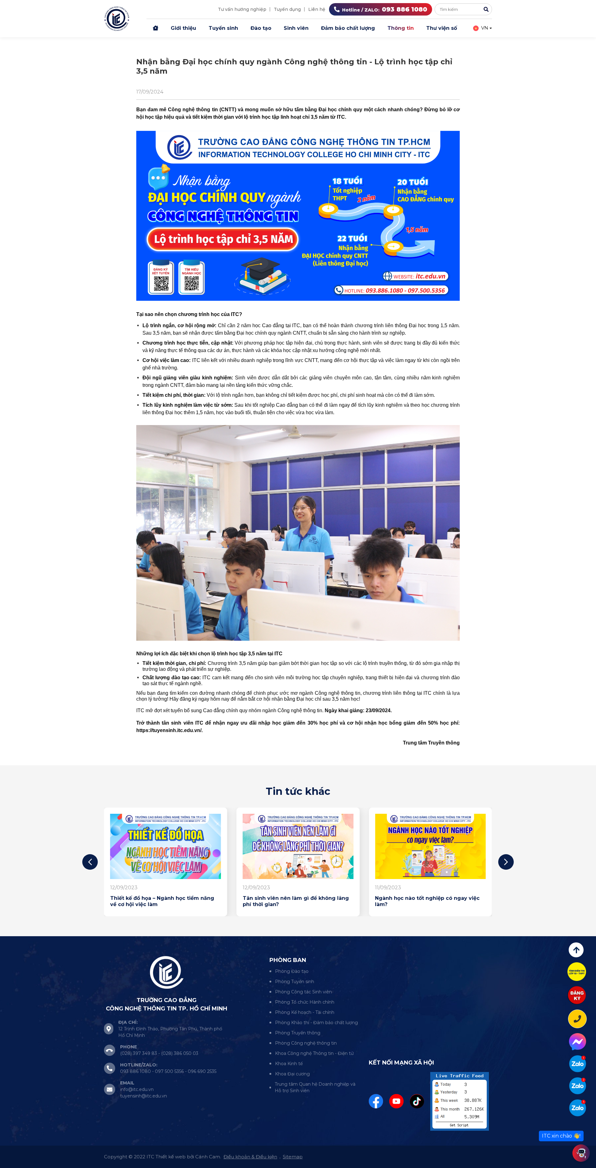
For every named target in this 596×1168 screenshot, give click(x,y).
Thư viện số (441, 28)
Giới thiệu (183, 28)
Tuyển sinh (223, 28)
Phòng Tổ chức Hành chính (304, 1002)
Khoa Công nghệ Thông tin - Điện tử (314, 1053)
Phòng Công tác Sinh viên (303, 992)
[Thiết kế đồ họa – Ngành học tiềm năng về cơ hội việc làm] (165, 846)
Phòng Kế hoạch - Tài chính (304, 1012)
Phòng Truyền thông (297, 1033)
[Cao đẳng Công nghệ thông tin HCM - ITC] (577, 1085)
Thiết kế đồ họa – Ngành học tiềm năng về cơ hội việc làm (162, 901)
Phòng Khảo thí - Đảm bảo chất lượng (316, 1022)
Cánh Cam (207, 1157)
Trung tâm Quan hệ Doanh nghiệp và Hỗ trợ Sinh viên (315, 1087)
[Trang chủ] (155, 28)
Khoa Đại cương (292, 1074)
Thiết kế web (171, 1157)
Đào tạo (261, 28)
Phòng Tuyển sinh (294, 981)
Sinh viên (296, 28)
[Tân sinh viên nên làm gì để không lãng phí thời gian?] (298, 846)
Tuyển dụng (287, 9)
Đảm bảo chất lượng (348, 28)
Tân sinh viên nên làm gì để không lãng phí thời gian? (296, 901)
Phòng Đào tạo (292, 971)
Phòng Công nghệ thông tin (306, 1043)
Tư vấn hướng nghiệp (242, 9)
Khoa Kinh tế (289, 1063)
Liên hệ (316, 9)
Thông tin (400, 28)
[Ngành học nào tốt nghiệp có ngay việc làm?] (430, 846)
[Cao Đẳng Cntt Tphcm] (577, 1107)
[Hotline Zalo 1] (577, 1063)
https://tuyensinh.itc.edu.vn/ (168, 730)
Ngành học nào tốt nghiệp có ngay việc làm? (427, 901)
